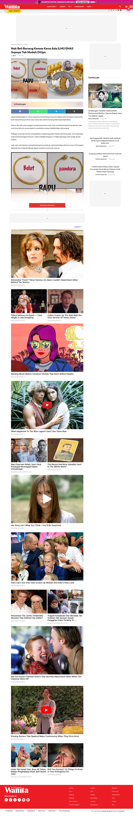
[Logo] (12, 7)
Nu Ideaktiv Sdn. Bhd (106, 811)
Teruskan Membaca (47, 205)
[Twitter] (113, 10)
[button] (120, 6)
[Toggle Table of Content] (78, 104)
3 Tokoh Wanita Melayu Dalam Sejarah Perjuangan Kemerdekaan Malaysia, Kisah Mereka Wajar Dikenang (105, 169)
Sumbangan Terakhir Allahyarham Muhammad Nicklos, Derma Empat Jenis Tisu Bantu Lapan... (105, 113)
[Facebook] (109, 10)
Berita (26, 44)
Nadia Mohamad (93, 118)
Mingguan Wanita (16, 44)
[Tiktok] (116, 10)
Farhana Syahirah (101, 159)
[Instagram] (111, 10)
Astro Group (121, 811)
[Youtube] (118, 10)
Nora (14, 55)
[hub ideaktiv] (126, 5)
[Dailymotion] (121, 10)
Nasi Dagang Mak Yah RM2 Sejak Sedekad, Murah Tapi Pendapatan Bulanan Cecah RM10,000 (105, 140)
